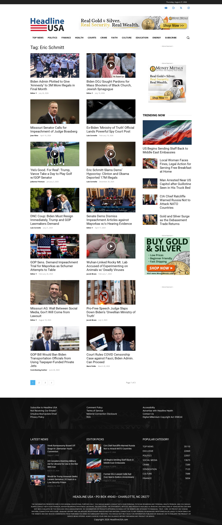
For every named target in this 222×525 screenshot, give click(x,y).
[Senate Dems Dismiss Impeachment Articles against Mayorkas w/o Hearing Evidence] (111, 200)
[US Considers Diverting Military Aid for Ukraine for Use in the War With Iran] (37, 465)
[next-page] (51, 382)
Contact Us (148, 413)
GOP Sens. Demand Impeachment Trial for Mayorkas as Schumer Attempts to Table (54, 266)
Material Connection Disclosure (102, 413)
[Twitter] (181, 8)
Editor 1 (33, 93)
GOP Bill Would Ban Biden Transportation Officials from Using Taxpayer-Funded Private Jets (52, 360)
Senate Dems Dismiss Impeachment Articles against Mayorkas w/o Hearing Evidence (109, 220)
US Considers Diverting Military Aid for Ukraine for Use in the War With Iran (62, 464)
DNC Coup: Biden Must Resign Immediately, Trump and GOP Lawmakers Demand (51, 220)
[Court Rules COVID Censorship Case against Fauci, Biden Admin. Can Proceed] (111, 338)
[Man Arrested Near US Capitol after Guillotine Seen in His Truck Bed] (150, 183)
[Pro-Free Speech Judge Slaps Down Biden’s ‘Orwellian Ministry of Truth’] (111, 292)
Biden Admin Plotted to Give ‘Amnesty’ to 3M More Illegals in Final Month (52, 85)
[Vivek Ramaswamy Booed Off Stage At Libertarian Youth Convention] (37, 449)
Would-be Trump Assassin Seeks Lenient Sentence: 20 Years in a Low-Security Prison (62, 479)
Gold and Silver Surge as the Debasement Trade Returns (175, 220)
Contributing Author (38, 370)
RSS (89, 417)
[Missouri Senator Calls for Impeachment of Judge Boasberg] (54, 111)
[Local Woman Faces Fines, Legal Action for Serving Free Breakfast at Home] (150, 163)
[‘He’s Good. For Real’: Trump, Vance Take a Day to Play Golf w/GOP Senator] (54, 154)
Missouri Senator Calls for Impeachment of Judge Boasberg (53, 129)
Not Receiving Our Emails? (43, 410)
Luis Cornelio (92, 135)
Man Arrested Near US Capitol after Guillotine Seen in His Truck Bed (175, 184)
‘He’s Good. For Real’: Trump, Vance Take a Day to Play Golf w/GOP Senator (51, 173)
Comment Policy (95, 407)
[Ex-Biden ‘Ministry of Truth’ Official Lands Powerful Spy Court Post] (111, 111)
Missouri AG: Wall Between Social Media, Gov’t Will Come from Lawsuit (53, 312)
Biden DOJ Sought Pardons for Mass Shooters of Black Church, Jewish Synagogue (109, 85)
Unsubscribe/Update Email (43, 413)
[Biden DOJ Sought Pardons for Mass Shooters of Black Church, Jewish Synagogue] (111, 65)
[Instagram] (189, 8)
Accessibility (149, 407)
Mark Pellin (91, 366)
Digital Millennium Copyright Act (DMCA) (162, 417)
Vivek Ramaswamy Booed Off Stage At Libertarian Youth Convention (61, 448)
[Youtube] (166, 8)
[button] (188, 37)
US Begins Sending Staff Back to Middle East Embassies (165, 150)
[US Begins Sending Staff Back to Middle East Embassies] (167, 132)
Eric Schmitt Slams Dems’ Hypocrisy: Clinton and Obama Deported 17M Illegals (108, 173)
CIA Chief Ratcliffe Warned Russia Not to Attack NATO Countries (175, 202)
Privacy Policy (37, 417)
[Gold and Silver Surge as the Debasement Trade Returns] (150, 219)
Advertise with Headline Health (158, 410)
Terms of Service (95, 410)
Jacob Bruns (91, 274)
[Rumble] (174, 8)
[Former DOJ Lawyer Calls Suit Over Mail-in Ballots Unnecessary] (94, 478)
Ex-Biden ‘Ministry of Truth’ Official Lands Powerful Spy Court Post (110, 129)
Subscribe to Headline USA (43, 407)
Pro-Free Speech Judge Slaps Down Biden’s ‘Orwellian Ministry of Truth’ (111, 312)
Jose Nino (34, 135)
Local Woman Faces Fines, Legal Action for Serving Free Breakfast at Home (175, 165)
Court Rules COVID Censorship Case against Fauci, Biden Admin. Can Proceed (110, 358)
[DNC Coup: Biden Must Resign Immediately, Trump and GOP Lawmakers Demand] (54, 200)
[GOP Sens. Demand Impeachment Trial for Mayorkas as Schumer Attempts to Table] (54, 246)
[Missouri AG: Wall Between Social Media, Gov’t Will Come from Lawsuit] (54, 292)
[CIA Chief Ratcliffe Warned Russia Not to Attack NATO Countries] (150, 200)
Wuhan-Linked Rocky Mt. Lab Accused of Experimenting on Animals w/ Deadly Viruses (107, 266)
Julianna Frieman (37, 181)
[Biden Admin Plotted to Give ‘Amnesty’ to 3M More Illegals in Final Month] (54, 65)
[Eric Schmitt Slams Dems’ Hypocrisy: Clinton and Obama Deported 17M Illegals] (111, 154)
